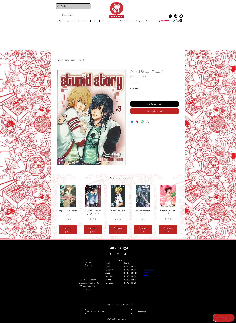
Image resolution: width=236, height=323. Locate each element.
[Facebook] (170, 16)
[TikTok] (181, 16)
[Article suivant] (183, 210)
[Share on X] (147, 121)
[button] (179, 20)
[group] (118, 211)
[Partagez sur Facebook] (132, 121)
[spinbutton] (137, 94)
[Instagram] (175, 16)
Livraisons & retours (88, 279)
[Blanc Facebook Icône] (110, 253)
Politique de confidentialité (88, 282)
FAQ (88, 289)
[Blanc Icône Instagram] (118, 253)
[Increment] (140, 94)
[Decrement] (133, 94)
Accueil (60, 59)
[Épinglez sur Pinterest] (137, 121)
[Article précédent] (52, 210)
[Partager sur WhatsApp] (142, 121)
